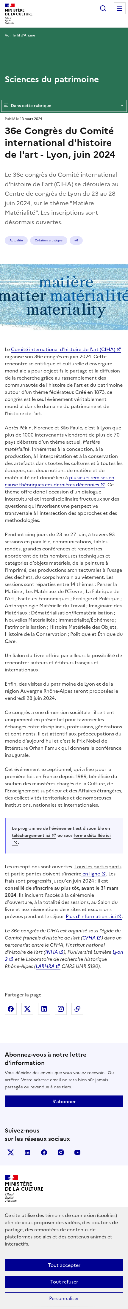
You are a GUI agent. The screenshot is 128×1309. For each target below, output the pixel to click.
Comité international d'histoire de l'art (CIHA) (63, 349)
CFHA (89, 937)
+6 (76, 240)
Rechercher (103, 8)
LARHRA (45, 966)
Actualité (16, 240)
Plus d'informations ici (91, 916)
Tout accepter (64, 1265)
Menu (120, 8)
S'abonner (64, 1101)
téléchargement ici (31, 835)
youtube (77, 1152)
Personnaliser (64, 1298)
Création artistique (49, 240)
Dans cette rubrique (31, 106)
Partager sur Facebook (11, 1009)
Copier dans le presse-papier (77, 1009)
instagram (61, 1152)
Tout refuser (64, 1281)
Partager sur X (27, 1009)
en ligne (90, 873)
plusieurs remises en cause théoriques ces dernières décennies (59, 481)
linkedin (27, 1152)
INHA (51, 952)
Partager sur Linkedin (44, 1009)
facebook (44, 1152)
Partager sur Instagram (61, 1009)
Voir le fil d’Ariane (20, 35)
